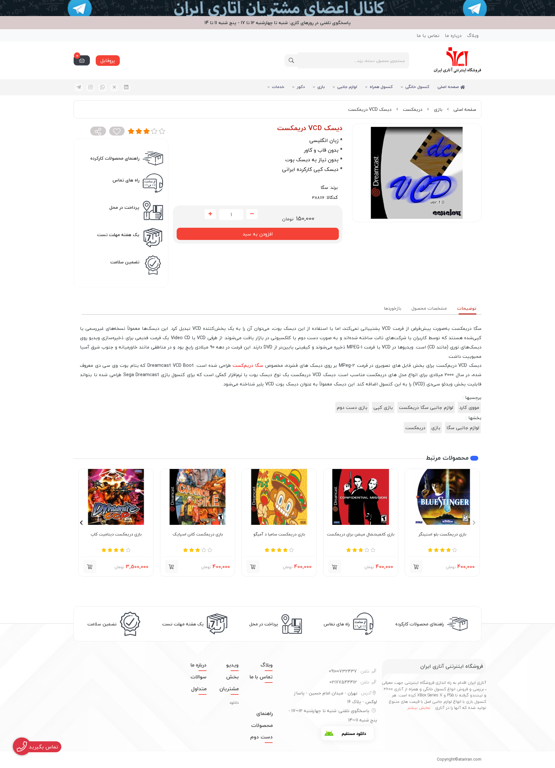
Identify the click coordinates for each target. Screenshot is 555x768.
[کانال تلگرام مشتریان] (277, 8)
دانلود (234, 702)
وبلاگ (473, 35)
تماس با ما (428, 35)
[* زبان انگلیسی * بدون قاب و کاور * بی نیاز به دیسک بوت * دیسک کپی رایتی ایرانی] (197, 497)
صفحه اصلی (448, 86)
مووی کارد (469, 407)
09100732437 (349, 671)
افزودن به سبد (257, 234)
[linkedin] (126, 88)
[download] (347, 733)
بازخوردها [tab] (392, 308)
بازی (321, 86)
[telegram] (78, 88)
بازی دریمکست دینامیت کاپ (116, 534)
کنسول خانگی (417, 86)
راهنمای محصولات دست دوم (261, 725)
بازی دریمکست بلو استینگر (442, 534)
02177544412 (349, 682)
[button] (334, 566)
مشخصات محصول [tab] (429, 308)
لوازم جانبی (347, 86)
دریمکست (412, 109)
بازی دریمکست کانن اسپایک (197, 534)
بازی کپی (383, 407)
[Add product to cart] (416, 566)
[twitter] (114, 88)
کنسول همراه (381, 86)
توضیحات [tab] (466, 308)
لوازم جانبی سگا (462, 428)
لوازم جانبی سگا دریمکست (426, 407)
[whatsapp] (102, 88)
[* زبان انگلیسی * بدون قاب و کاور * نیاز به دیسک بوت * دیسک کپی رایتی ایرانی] (442, 497)
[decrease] (252, 214)
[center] (291, 60)
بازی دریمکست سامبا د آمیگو (279, 534)
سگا (324, 187)
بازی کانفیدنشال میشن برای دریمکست (360, 534)
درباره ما (453, 35)
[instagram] (90, 88)
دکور (301, 86)
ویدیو (232, 664)
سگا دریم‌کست (248, 365)
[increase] (210, 214)
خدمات (278, 86)
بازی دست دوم (352, 407)
